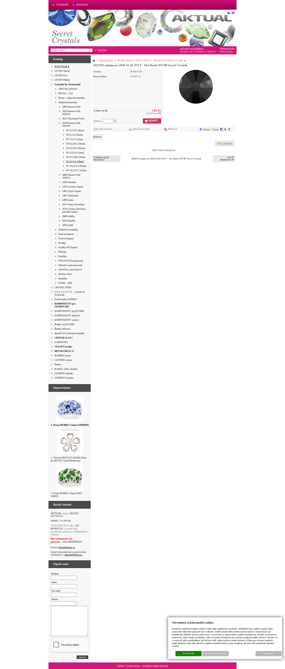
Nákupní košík (227, 48)
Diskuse (97, 137)
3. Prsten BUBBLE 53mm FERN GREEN (66, 495)
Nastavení (268, 653)
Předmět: (55, 573)
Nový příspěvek (224, 143)
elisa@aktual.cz (66, 547)
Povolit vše (188, 653)
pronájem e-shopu (150, 665)
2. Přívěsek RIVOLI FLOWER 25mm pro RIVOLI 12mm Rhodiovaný (68, 459)
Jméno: (54, 582)
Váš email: (56, 590)
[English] (233, 12)
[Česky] (229, 12)
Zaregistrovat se (187, 51)
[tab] (97, 137)
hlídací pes (172, 129)
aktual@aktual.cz (73, 555)
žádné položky (226, 51)
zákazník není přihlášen (192, 48)
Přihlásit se (201, 51)
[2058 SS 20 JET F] (196, 86)
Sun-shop (163, 665)
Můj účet (212, 51)
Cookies (120, 665)
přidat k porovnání (141, 129)
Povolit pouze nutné (215, 653)
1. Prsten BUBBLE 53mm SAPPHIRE (70, 425)
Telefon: (54, 599)
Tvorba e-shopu (133, 665)
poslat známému (105, 129)
